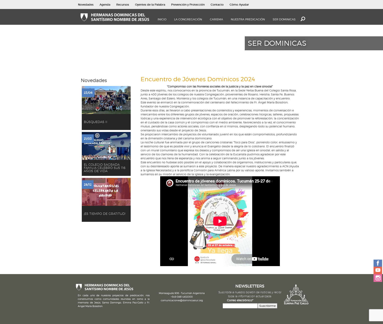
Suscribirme (267, 305)
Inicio (162, 19)
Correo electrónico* (240, 300)
